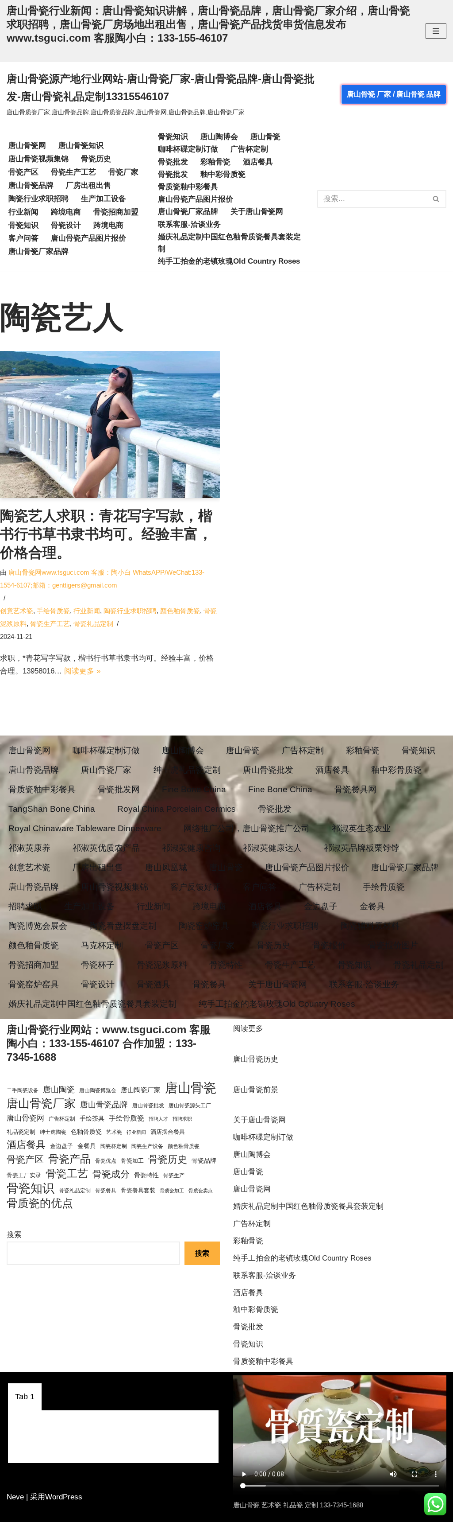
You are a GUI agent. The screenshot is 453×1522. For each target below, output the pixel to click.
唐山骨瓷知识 (81, 145)
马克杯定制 (102, 945)
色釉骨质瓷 (86, 1132)
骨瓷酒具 (153, 984)
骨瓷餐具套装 (138, 1190)
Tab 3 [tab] (97, 1396)
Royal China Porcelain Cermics (176, 809)
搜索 (14, 1234)
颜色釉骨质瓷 (180, 611)
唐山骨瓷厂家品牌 (38, 251)
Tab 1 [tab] (25, 1396)
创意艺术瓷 (16, 611)
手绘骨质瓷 (53, 611)
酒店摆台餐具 (167, 1132)
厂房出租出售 (88, 185)
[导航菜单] (436, 31)
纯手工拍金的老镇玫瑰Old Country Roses (229, 261)
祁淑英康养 (29, 847)
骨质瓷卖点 (200, 1190)
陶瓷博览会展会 (37, 925)
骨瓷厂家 (123, 172)
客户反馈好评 (195, 886)
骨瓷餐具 (209, 984)
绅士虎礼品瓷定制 (187, 770)
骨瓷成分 (111, 1174)
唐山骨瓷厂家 (106, 770)
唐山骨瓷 (265, 136)
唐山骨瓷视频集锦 (38, 159)
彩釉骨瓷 (215, 162)
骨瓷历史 (96, 159)
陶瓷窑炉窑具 (204, 925)
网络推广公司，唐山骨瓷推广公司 (247, 828)
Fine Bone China (194, 789)
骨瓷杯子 (98, 964)
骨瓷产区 (23, 172)
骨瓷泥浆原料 (162, 964)
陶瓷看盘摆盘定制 (123, 925)
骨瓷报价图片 (393, 945)
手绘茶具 (92, 1118)
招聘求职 (25, 906)
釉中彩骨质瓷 (223, 174)
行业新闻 (23, 212)
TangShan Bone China (51, 809)
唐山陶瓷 (59, 1089)
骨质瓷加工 (172, 1190)
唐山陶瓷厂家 (141, 1090)
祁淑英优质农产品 (106, 847)
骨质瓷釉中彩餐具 (188, 187)
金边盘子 (321, 906)
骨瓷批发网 (119, 789)
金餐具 (372, 906)
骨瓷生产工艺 (73, 172)
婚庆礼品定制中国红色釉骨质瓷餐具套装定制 (229, 243)
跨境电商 (66, 212)
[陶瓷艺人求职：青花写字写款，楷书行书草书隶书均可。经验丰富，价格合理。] (110, 424)
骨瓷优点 (105, 1161)
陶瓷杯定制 (113, 1146)
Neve (15, 1497)
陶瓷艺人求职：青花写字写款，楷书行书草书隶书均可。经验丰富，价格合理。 (106, 534)
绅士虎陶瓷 (53, 1132)
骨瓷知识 (23, 225)
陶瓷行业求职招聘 (38, 199)
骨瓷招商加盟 (115, 212)
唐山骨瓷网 (27, 145)
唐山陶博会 (219, 136)
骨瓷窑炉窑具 (33, 984)
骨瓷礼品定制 (93, 623)
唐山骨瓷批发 (268, 770)
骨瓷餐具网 (355, 789)
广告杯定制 (249, 149)
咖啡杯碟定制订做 (188, 149)
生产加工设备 (103, 199)
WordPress (63, 1497)
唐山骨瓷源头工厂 (190, 1105)
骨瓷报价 (329, 945)
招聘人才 (158, 1118)
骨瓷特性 (226, 964)
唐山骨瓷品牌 (31, 185)
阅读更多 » (82, 671)
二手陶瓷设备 (22, 1090)
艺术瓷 (114, 1132)
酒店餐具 (258, 162)
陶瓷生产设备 (147, 1146)
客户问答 (23, 238)
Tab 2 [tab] (61, 1396)
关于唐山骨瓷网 (256, 211)
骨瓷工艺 (67, 1173)
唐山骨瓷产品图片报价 (88, 238)
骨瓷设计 (66, 225)
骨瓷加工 (132, 1160)
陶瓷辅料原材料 (370, 925)
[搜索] (436, 199)
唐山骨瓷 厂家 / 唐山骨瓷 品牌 (394, 94)
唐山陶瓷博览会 (97, 1090)
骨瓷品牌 (204, 1160)
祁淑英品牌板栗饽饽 (361, 847)
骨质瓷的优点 (40, 1203)
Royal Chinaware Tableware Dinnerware (84, 828)
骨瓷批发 (173, 162)
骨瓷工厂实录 (24, 1175)
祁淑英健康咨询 (191, 847)
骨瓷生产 (173, 1175)
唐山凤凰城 (166, 867)
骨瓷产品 (69, 1159)
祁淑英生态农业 (361, 828)
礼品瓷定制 (21, 1132)
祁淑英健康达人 (272, 847)
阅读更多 (248, 1029)
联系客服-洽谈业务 (189, 224)
